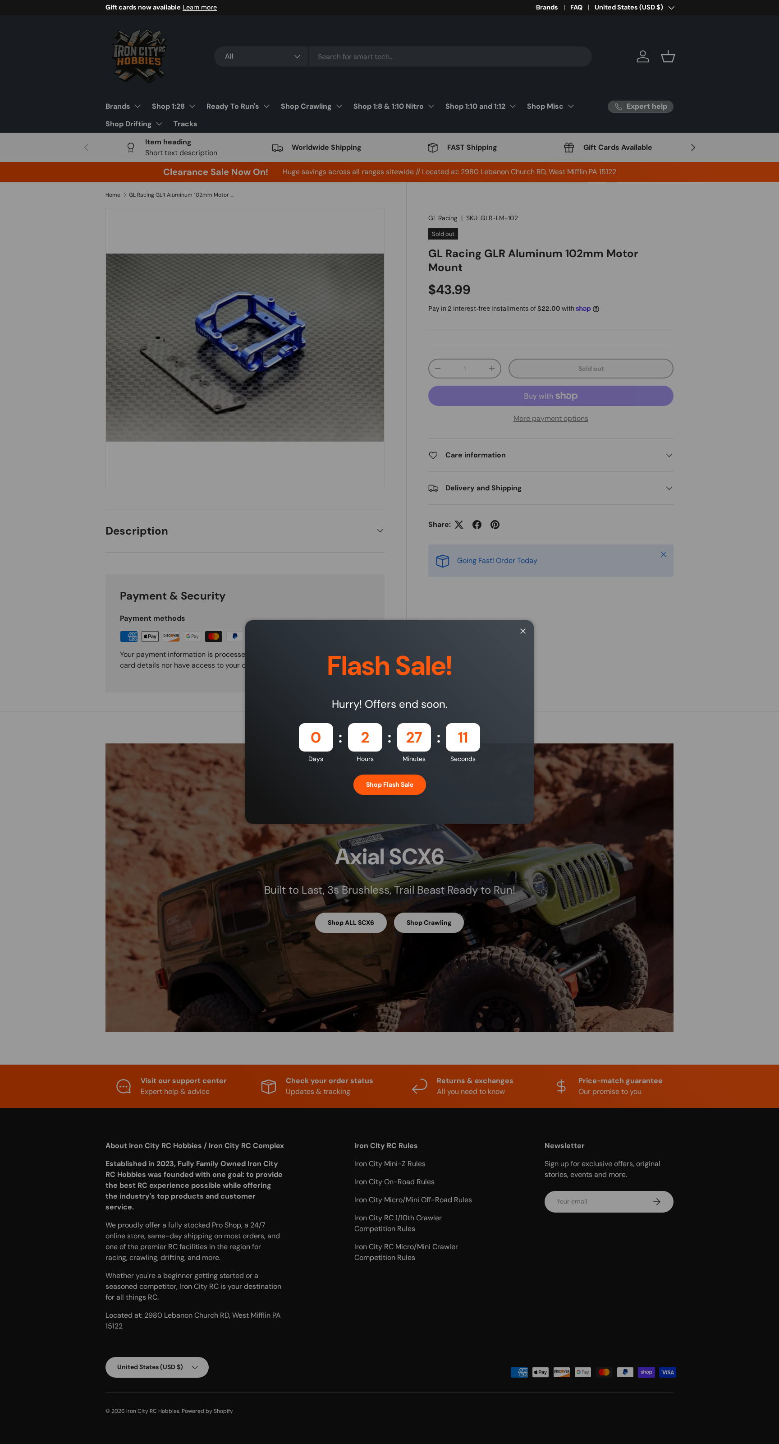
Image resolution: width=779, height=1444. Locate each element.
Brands (547, 7)
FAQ (576, 7)
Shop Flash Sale (389, 784)
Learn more (200, 7)
